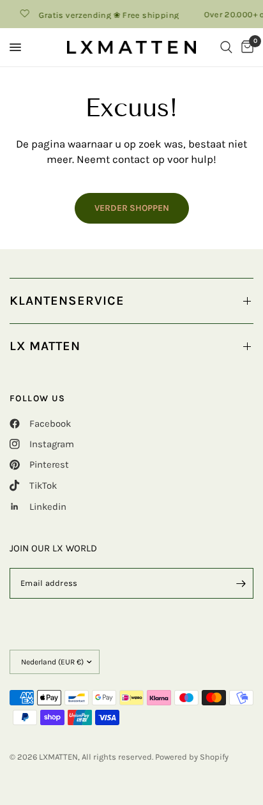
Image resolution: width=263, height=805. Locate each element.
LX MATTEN (45, 346)
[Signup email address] (240, 583)
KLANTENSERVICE (67, 300)
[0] (245, 47)
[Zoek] (226, 47)
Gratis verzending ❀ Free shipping (106, 14)
